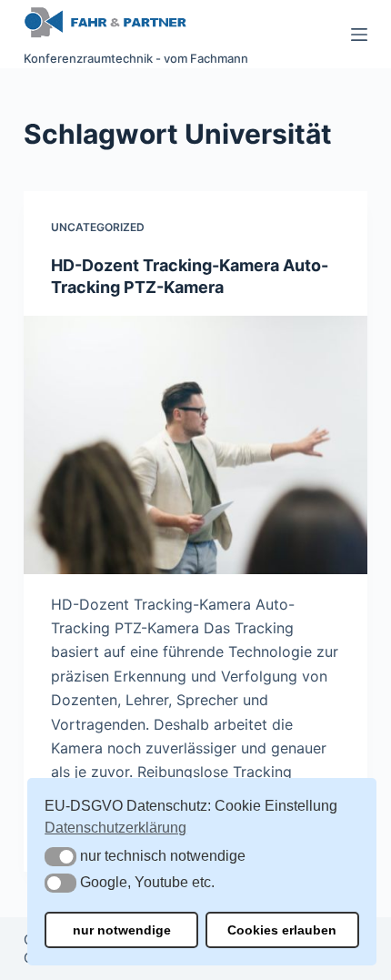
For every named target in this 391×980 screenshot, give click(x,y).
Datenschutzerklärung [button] (115, 827)
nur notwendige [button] (122, 930)
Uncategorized (98, 227)
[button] (60, 856)
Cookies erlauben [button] (281, 930)
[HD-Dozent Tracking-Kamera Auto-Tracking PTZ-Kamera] (195, 445)
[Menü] (359, 34)
